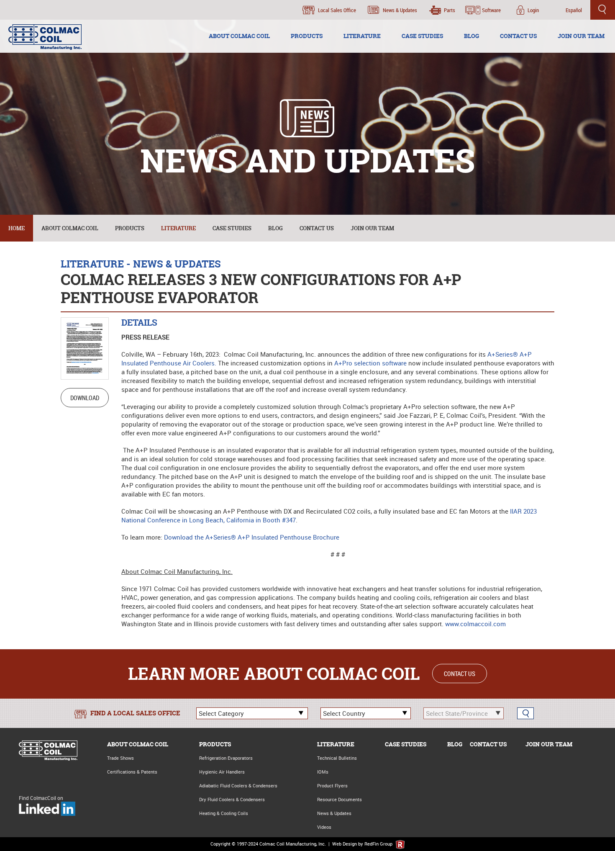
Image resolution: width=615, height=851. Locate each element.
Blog (275, 228)
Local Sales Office (337, 10)
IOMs (322, 772)
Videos (324, 827)
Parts (449, 10)
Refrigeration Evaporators (226, 758)
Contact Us (317, 228)
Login (533, 10)
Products (129, 228)
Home (16, 228)
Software (491, 10)
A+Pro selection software (370, 363)
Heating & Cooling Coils (223, 813)
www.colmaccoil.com (475, 624)
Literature (178, 228)
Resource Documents (339, 799)
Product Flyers (332, 785)
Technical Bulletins (337, 758)
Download (84, 397)
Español (574, 10)
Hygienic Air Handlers (222, 772)
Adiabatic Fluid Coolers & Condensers (238, 785)
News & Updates (400, 10)
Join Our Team (372, 228)
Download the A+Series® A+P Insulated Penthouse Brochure (251, 537)
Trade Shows (120, 758)
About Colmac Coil (69, 228)
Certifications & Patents (132, 772)
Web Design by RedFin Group (363, 844)
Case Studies (232, 228)
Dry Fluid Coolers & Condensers (232, 799)
